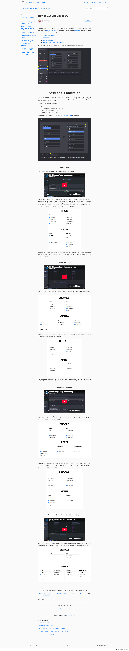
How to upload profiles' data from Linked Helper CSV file (53, 631)
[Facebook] (38, 599)
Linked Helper (85, 2)
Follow (88, 20)
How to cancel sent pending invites (28, 36)
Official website (42, 593)
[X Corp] (41, 599)
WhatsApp (82, 593)
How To (49, 8)
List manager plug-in (52, 30)
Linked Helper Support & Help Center (30, 8)
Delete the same (47, 39)
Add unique (46, 37)
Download (93, 2)
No (68, 608)
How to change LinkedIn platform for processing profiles (27, 28)
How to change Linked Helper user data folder (27, 49)
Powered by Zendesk (123, 649)
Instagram (74, 593)
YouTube (59, 593)
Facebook (66, 593)
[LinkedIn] (43, 599)
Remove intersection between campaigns (53, 42)
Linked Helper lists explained (45, 625)
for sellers (77, 30)
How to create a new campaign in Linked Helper (50, 634)
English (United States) (101, 645)
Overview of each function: (48, 35)
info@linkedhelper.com (44, 595)
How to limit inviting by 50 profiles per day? (28, 22)
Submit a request (102, 2)
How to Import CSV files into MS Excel (27, 53)
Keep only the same (48, 40)
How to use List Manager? (28, 32)
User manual (43, 8)
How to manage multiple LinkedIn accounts (27, 18)
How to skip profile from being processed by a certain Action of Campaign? (27, 42)
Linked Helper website (68, 645)
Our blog (51, 593)
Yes (60, 608)
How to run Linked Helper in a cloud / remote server (52, 628)
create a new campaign (66, 115)
